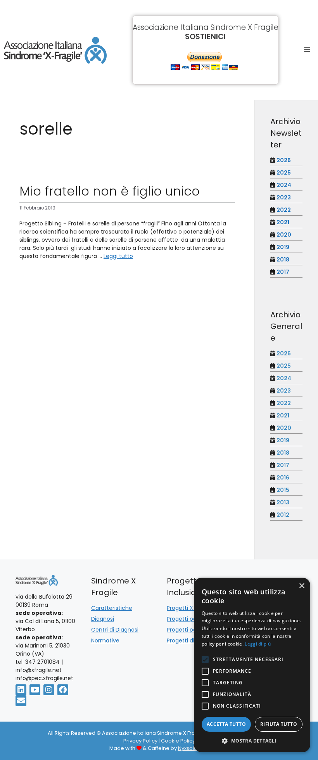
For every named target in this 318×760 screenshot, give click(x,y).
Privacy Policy (140, 740)
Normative (105, 640)
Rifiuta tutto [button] (278, 724)
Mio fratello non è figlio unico (109, 191)
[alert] (252, 665)
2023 (284, 197)
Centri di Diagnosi (114, 630)
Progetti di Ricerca (191, 640)
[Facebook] (62, 689)
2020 (284, 235)
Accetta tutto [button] (226, 724)
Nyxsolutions (193, 748)
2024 (284, 185)
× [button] (301, 586)
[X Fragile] (55, 50)
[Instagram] (48, 689)
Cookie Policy (178, 740)
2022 (284, 210)
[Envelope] (21, 700)
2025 (284, 173)
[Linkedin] (21, 689)
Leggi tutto (118, 256)
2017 (283, 272)
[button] (252, 740)
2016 (283, 477)
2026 (284, 160)
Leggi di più (258, 644)
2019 (283, 247)
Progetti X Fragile (189, 608)
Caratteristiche (111, 608)
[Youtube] (34, 689)
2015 (283, 490)
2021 (283, 222)
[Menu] (309, 50)
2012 (283, 515)
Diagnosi (102, 619)
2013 (283, 502)
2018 (283, 259)
